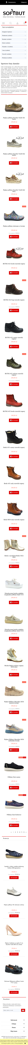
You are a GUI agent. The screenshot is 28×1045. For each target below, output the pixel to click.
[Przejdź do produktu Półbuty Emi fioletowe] (14, 804)
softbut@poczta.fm (21, 1037)
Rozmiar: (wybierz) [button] (6, 39)
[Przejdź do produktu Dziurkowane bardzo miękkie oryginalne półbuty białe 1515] (14, 583)
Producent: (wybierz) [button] (7, 35)
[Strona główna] (14, 13)
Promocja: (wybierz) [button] (7, 57)
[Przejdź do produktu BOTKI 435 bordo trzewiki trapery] (14, 400)
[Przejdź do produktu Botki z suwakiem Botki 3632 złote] (14, 545)
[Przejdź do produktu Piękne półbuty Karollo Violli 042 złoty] (14, 179)
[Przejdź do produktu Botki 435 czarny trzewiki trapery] (14, 437)
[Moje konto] (17, 23)
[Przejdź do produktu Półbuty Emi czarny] (14, 766)
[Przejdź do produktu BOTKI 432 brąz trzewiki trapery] (14, 289)
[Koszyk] (24, 23)
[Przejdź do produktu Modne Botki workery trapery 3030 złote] (14, 655)
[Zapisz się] (23, 1010)
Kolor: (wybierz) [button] (6, 43)
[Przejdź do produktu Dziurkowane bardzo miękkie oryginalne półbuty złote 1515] (14, 619)
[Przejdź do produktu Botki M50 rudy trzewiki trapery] (14, 509)
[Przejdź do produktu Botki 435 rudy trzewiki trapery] (14, 473)
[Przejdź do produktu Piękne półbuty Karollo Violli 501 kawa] (14, 107)
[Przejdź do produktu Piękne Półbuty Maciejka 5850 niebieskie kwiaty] (14, 729)
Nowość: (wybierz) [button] (6, 54)
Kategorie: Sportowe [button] (7, 31)
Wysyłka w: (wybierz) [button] (7, 46)
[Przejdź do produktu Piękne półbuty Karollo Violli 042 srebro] (14, 143)
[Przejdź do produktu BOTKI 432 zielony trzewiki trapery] (14, 363)
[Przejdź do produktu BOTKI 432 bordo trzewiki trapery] (14, 253)
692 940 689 (13, 1037)
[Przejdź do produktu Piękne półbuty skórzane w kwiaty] (14, 215)
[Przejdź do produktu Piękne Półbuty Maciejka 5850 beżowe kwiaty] (14, 691)
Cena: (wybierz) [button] (6, 50)
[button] (3, 23)
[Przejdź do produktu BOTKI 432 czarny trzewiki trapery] (14, 327)
